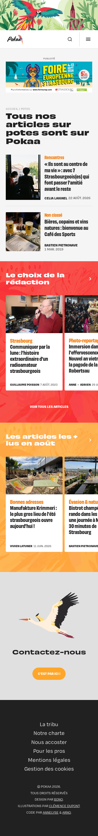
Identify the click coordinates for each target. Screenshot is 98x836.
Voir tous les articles (49, 406)
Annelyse (51, 812)
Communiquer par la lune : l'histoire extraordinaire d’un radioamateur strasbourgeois (30, 358)
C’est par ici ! (49, 673)
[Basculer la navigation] (88, 39)
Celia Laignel (55, 198)
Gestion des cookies (49, 769)
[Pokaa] (15, 39)
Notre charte (49, 733)
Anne (72, 384)
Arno (66, 812)
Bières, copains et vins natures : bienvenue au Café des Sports (66, 227)
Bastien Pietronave (61, 245)
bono (58, 799)
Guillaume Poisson (24, 384)
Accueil (12, 109)
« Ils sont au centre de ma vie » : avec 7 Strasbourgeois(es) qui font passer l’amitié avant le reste (66, 176)
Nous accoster (49, 742)
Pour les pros (49, 751)
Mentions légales (49, 760)
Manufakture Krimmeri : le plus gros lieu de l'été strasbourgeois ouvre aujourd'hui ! (33, 516)
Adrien (85, 384)
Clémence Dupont (64, 806)
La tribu (49, 724)
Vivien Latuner (21, 546)
